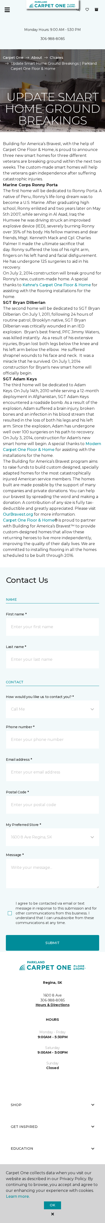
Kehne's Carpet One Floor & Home (56, 285)
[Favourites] (87, 9)
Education (22, 1148)
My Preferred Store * (23, 824)
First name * (16, 614)
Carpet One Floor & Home (28, 520)
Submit (52, 943)
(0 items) (96, 9)
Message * (14, 855)
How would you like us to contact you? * (40, 697)
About (36, 57)
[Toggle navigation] (7, 10)
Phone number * (20, 727)
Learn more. (18, 1196)
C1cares (56, 57)
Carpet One (13, 57)
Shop (16, 1105)
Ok (52, 1205)
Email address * (19, 759)
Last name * (16, 647)
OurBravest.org (18, 514)
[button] (78, 9)
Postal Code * (17, 792)
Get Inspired (24, 1126)
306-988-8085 (53, 39)
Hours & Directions (53, 1005)
